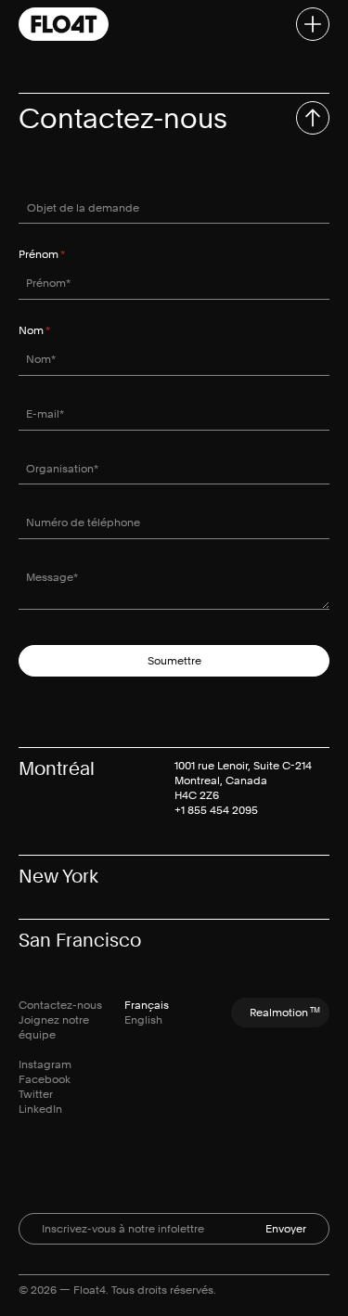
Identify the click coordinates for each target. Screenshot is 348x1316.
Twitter (36, 1094)
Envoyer (285, 1228)
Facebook (45, 1079)
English (143, 1019)
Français (146, 1005)
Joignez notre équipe (54, 1027)
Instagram (45, 1064)
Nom (51, 330)
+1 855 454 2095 (216, 810)
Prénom (58, 254)
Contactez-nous (60, 1005)
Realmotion (285, 1012)
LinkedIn (40, 1109)
